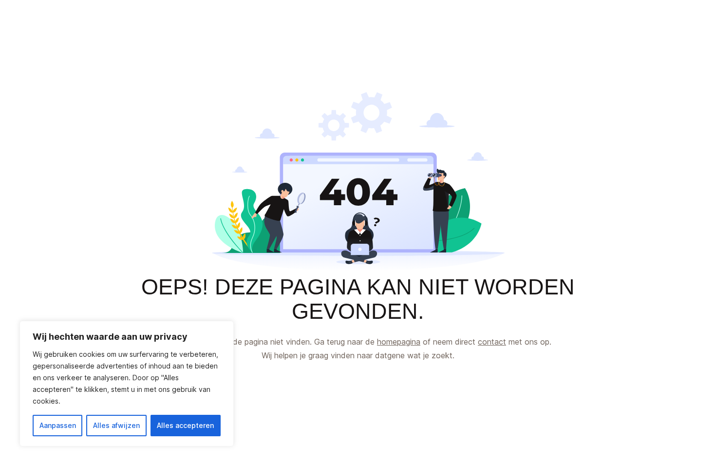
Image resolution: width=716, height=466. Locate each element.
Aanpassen (57, 425)
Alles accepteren (185, 425)
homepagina (398, 342)
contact (492, 342)
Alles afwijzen (116, 425)
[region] (126, 384)
